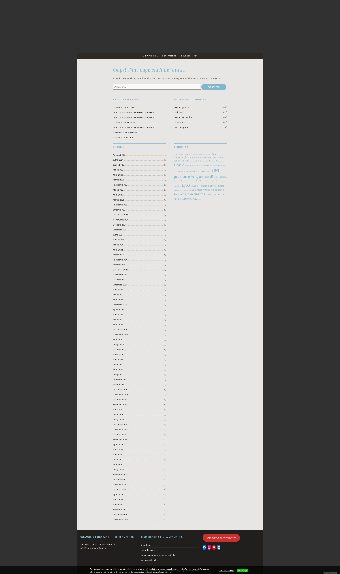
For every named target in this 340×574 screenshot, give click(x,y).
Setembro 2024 (120, 230)
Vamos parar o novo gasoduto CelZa (158, 555)
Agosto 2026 (119, 155)
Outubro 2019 (119, 399)
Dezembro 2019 (120, 389)
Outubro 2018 (119, 434)
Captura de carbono (215, 157)
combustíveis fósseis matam (200, 161)
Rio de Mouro (212, 194)
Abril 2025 (118, 195)
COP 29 (213, 160)
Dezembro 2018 (120, 424)
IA (214, 177)
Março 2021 (118, 344)
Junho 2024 (118, 240)
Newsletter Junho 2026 (124, 122)
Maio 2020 (118, 364)
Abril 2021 (117, 339)
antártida (187, 154)
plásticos (197, 189)
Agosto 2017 (119, 494)
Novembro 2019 (120, 394)
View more (170, 572)
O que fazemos (169, 56)
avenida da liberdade (205, 154)
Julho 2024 (118, 235)
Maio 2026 (118, 170)
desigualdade (189, 166)
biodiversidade (196, 158)
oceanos (185, 190)
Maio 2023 (118, 295)
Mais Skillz (206, 185)
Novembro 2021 (120, 334)
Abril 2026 (118, 175)
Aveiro (194, 154)
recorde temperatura (213, 189)
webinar (199, 199)
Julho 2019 (118, 409)
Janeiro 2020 (119, 384)
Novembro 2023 (120, 275)
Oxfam (190, 190)
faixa (197, 171)
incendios (220, 176)
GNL (216, 170)
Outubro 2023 (119, 280)
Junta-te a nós (148, 550)
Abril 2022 (118, 324)
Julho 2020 (118, 355)
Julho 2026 (118, 160)
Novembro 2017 (120, 484)
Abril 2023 (118, 299)
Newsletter (179, 122)
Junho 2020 (118, 359)
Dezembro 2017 (120, 479)
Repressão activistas (189, 194)
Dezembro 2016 (120, 514)
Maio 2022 (118, 320)
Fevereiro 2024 (120, 260)
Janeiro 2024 (119, 265)
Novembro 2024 (120, 220)
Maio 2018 (118, 459)
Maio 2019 (118, 414)
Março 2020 (118, 374)
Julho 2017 (118, 499)
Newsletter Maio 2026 (123, 137)
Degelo (179, 165)
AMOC (181, 154)
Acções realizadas (149, 560)
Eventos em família (183, 117)
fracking (202, 171)
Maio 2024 (118, 245)
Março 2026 (118, 180)
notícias (178, 112)
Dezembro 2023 (120, 270)
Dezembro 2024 (120, 215)
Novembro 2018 (120, 429)
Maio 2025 (118, 190)
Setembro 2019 (120, 404)
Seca (221, 194)
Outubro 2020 (119, 349)
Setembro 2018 (120, 439)
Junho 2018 (118, 454)
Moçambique (178, 190)
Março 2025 (118, 200)
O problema (146, 545)
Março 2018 (118, 469)
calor (203, 158)
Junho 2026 (118, 165)
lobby (192, 186)
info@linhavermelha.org (93, 548)
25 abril (176, 154)
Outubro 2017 (119, 489)
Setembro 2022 (120, 305)
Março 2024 (118, 255)
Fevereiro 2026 (120, 185)
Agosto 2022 (119, 309)
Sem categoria (181, 127)
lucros (197, 185)
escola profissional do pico (217, 166)
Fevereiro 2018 (120, 474)
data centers (221, 161)
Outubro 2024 (119, 225)
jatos (206, 181)
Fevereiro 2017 (120, 509)
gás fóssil (206, 176)
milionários (218, 185)
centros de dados (182, 160)
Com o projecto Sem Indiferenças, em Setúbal (134, 112)
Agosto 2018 (119, 444)
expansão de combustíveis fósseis (184, 171)
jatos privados (213, 181)
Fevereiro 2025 (120, 205)
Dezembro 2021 (120, 330)
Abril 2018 (117, 464)
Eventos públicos (182, 107)
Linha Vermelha (150, 56)
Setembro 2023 (120, 285)
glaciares (208, 171)
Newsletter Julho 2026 (123, 107)
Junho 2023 (118, 290)
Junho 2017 (118, 504)
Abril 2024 (118, 250)
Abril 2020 (118, 369)
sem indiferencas (185, 199)
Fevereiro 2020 (120, 380)
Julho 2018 (118, 449)
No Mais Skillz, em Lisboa (125, 132)
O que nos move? (189, 56)
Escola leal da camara (201, 166)
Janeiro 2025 (119, 210)
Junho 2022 (118, 315)
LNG (186, 185)
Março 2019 (118, 419)
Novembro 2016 (120, 519)
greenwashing (186, 176)
